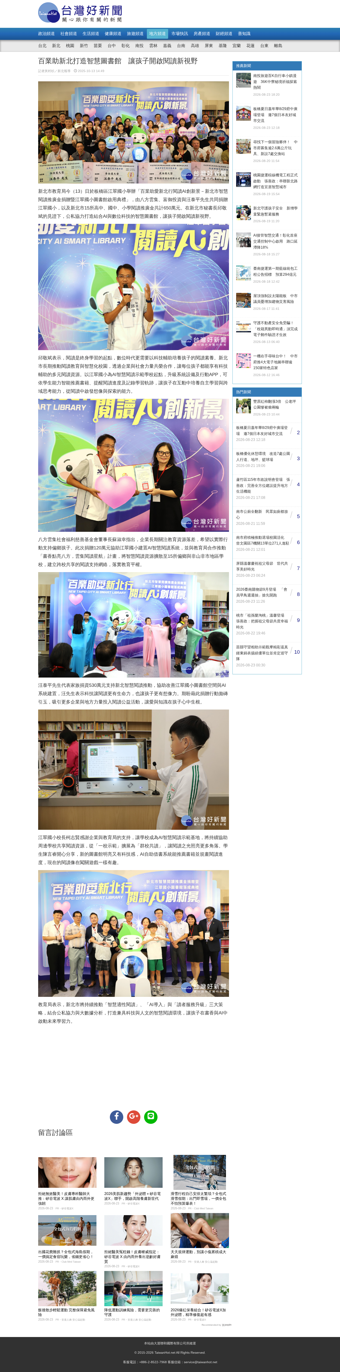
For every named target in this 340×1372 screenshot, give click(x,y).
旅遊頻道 (135, 33)
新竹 (84, 45)
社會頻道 (68, 33)
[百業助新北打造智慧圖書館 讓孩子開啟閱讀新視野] (117, 1117)
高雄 (195, 45)
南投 (139, 45)
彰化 (125, 45)
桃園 (70, 45)
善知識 (244, 33)
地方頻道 (157, 33)
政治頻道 (46, 33)
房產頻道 (202, 33)
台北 (42, 45)
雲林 (153, 45)
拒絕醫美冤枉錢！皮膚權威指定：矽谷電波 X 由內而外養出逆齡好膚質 (132, 1257)
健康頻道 (113, 33)
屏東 (209, 45)
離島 (278, 45)
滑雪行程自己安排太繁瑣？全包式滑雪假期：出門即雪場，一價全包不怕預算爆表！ (198, 1198)
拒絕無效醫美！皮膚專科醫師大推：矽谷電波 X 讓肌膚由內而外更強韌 (66, 1198)
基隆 (223, 45)
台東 (264, 45)
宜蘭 (236, 45)
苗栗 (98, 45)
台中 (112, 45)
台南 (181, 45)
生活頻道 (91, 33)
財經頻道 (224, 33)
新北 (56, 45)
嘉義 (167, 45)
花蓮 (250, 45)
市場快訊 (179, 33)
